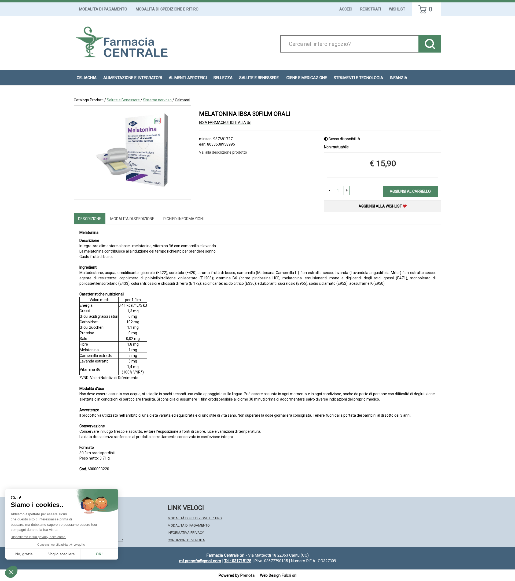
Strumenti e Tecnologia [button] (358, 77)
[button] (329, 190)
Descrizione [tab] (89, 219)
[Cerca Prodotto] (429, 44)
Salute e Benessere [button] (259, 77)
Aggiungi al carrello (410, 191)
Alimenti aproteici (188, 77)
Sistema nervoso (157, 100)
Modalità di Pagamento (103, 9)
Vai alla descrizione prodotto (223, 152)
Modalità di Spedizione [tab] (132, 219)
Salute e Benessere (123, 100)
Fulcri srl (289, 575)
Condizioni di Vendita (186, 540)
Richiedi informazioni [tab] (183, 219)
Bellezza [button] (223, 77)
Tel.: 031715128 (237, 560)
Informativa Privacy (186, 533)
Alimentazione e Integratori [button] (132, 77)
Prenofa (247, 575)
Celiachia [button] (87, 77)
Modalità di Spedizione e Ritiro (167, 9)
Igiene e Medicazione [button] (306, 77)
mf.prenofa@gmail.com (200, 560)
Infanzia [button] (398, 77)
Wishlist (397, 9)
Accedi (345, 9)
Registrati (370, 9)
